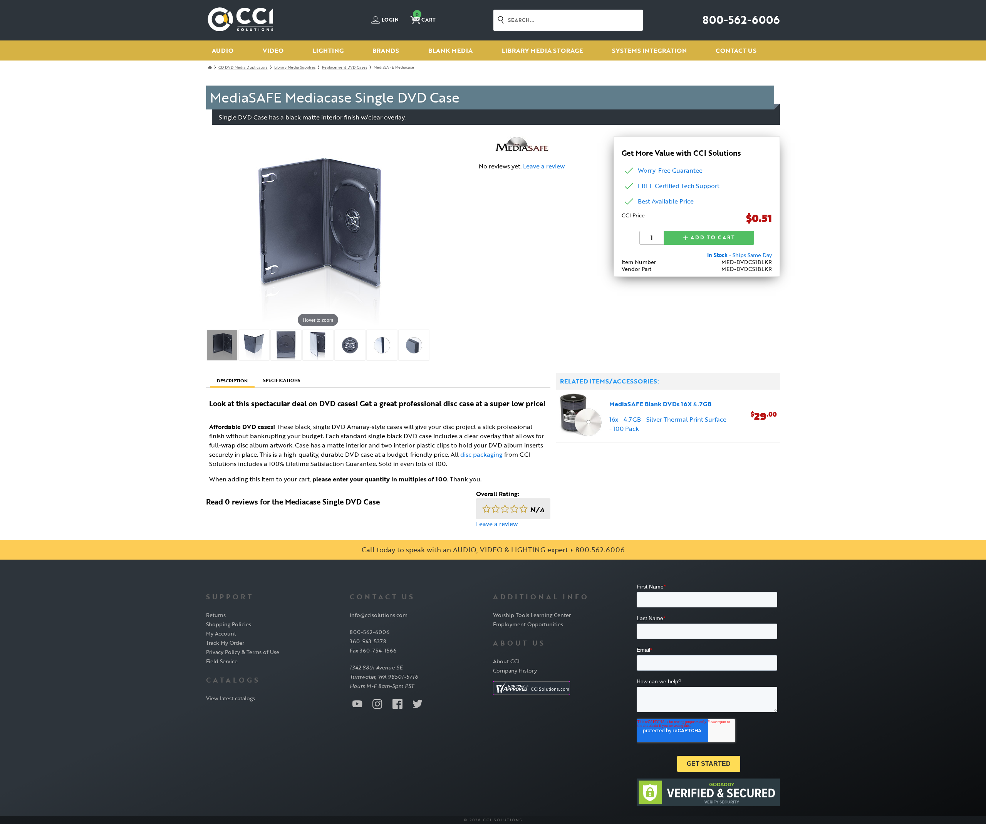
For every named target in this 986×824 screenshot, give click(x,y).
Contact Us (736, 50)
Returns (216, 615)
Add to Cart (712, 237)
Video (273, 50)
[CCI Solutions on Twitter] (417, 703)
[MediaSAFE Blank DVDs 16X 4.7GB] (581, 416)
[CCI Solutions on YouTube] (357, 703)
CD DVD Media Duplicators (242, 67)
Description (232, 380)
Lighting (328, 50)
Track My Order (225, 643)
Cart (426, 18)
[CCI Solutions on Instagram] (377, 703)
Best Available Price (666, 201)
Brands (385, 50)
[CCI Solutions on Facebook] (397, 703)
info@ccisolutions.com (378, 615)
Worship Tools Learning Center (532, 615)
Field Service (222, 661)
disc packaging (481, 454)
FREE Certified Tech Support (678, 185)
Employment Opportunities (528, 624)
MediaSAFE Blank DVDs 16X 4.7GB (660, 404)
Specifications (281, 380)
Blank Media (450, 50)
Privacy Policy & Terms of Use (242, 652)
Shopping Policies (228, 624)
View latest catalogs (230, 698)
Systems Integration (649, 50)
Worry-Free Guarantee (670, 170)
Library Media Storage (542, 50)
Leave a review (544, 166)
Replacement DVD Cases (344, 67)
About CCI (506, 661)
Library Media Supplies (294, 67)
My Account (221, 633)
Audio (222, 50)
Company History (515, 670)
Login (390, 20)
